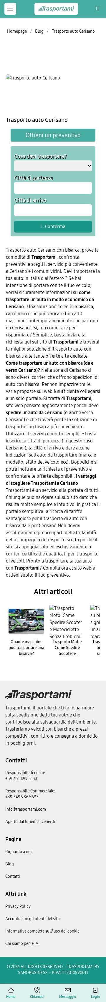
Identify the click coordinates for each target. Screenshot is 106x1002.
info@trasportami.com (25, 809)
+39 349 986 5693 (22, 796)
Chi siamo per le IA (21, 943)
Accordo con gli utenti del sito (32, 918)
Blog (9, 864)
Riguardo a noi (18, 851)
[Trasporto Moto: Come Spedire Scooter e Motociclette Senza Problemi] (67, 621)
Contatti (16, 760)
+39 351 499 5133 (21, 778)
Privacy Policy (18, 906)
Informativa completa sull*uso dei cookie (42, 931)
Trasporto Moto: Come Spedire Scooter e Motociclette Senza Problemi (67, 653)
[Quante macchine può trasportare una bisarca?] (26, 621)
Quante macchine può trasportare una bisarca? (26, 647)
